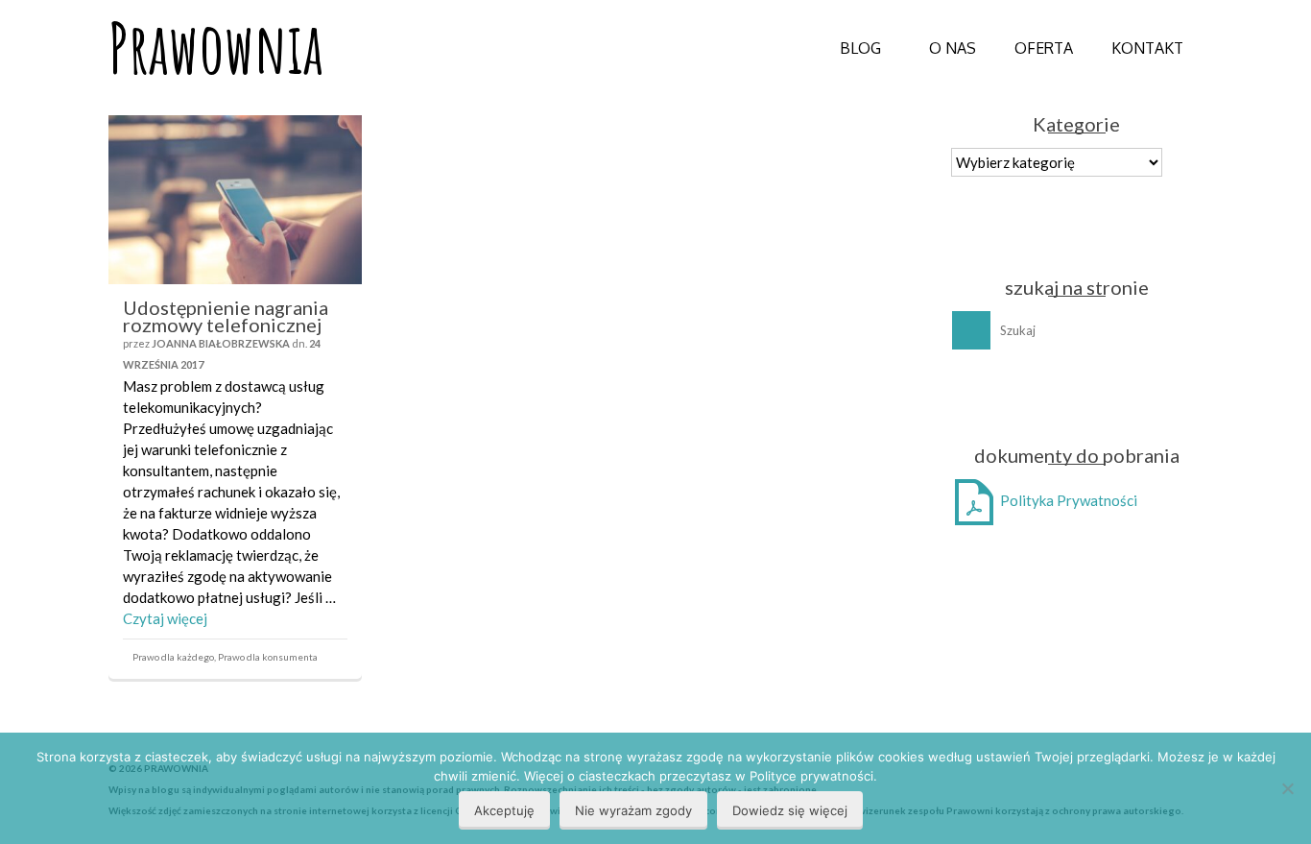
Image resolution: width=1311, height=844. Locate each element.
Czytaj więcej (165, 618)
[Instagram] (1097, 396)
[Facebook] (1059, 396)
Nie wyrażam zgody (633, 810)
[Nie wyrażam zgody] (1287, 788)
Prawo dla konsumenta (268, 657)
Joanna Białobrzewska (221, 343)
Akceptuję (504, 810)
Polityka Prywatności (1067, 500)
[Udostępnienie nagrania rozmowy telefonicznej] (235, 199)
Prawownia (215, 47)
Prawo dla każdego (173, 657)
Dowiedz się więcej (789, 810)
